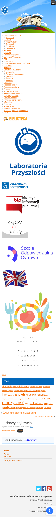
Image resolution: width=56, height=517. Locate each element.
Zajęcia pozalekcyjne (12, 109)
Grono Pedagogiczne (12, 55)
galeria (43, 391)
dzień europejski (7, 391)
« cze (4, 375)
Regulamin (10, 38)
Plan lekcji (8, 66)
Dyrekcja (7, 53)
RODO (6, 113)
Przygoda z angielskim (13, 100)
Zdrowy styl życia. (8, 431)
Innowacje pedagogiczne (14, 94)
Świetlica (9, 78)
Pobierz (20, 431)
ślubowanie (47, 408)
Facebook (8, 51)
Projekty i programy (11, 96)
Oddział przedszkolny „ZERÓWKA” (17, 63)
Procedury (8, 83)
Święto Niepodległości (35, 408)
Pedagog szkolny (10, 85)
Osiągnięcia (10, 48)
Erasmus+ (8, 104)
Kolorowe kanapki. (44, 416)
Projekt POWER (10, 106)
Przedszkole (8, 61)
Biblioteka (9, 76)
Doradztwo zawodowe (12, 70)
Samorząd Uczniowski (12, 57)
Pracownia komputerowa (15, 74)
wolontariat (36, 403)
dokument (38, 387)
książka (41, 394)
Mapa (6, 451)
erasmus (31, 390)
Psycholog (8, 89)
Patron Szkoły (11, 42)
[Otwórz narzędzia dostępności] (49, 510)
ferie (38, 391)
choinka (32, 387)
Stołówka (9, 81)
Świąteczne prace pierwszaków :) (19, 413)
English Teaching (10, 98)
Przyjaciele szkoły (11, 91)
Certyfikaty (10, 46)
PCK (5, 59)
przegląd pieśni (35, 399)
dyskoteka (46, 387)
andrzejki (15, 387)
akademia (7, 386)
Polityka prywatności (13, 460)
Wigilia (27, 403)
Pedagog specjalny (11, 87)
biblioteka (24, 386)
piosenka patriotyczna (16, 399)
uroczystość (13, 402)
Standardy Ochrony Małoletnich (16, 111)
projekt (27, 399)
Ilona (31, 427)
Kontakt (7, 456)
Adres (6, 454)
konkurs (32, 394)
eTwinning (8, 102)
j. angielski (20, 394)
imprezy (7, 394)
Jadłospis (7, 68)
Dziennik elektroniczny (13, 36)
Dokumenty (10, 44)
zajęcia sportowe (22, 408)
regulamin (46, 398)
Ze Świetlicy (30, 440)
